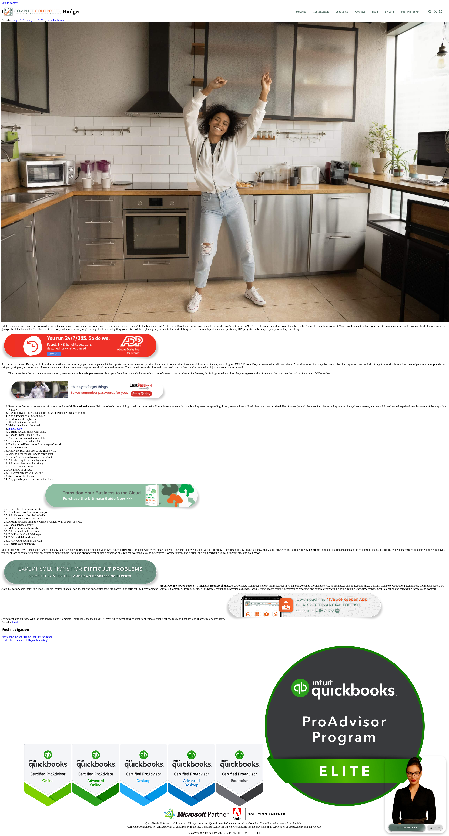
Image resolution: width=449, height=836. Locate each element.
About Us (342, 11)
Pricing (389, 11)
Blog (375, 11)
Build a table (15, 428)
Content (16, 621)
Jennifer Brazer (55, 20)
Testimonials (321, 11)
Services (301, 11)
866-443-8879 (410, 11)
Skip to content (9, 2)
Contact (360, 11)
